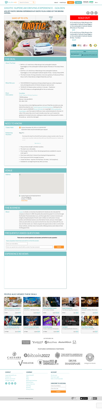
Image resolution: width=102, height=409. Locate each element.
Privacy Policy (30, 389)
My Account (54, 375)
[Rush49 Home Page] (10, 3)
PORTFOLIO (63, 2)
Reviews (28, 387)
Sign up (78, 2)
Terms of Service (30, 384)
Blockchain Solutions (31, 380)
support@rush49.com (10, 375)
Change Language (10, 380)
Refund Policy (29, 382)
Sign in (70, 2)
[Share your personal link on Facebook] (88, 14)
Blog (27, 378)
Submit (59, 247)
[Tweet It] (92, 14)
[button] (41, 183)
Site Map (28, 385)
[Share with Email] (96, 14)
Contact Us (8, 377)
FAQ (85, 51)
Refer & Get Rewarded (57, 378)
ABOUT (56, 2)
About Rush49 (30, 375)
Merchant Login (55, 377)
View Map (24, 200)
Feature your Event (10, 378)
